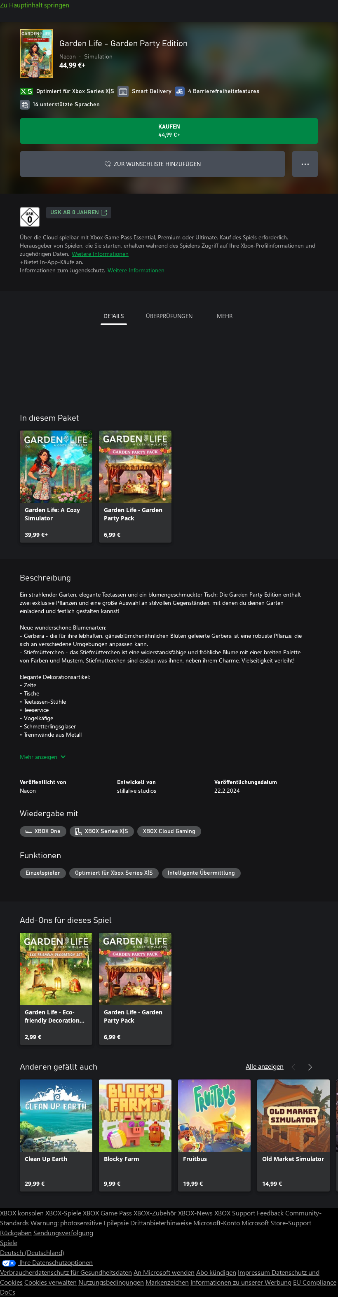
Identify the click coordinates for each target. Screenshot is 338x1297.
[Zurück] (293, 1067)
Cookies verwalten (50, 1282)
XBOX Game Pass (107, 1212)
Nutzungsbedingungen (111, 1282)
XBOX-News (195, 1212)
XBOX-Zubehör (155, 1212)
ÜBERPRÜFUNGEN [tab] (169, 316)
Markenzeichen (167, 1282)
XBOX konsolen (22, 1212)
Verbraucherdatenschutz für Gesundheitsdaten (66, 1272)
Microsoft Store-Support (276, 1222)
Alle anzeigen (265, 1066)
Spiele (8, 1242)
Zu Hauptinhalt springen (34, 4)
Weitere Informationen (100, 254)
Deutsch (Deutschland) (32, 1252)
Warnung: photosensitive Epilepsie (80, 1222)
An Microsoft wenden (164, 1272)
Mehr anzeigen (38, 757)
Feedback (270, 1212)
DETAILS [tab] (113, 316)
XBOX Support (234, 1212)
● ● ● (305, 164)
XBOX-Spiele (63, 1212)
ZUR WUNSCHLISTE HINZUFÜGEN (157, 164)
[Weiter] (310, 1067)
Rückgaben (16, 1232)
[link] (56, 487)
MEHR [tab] (224, 316)
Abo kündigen (216, 1272)
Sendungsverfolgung (63, 1232)
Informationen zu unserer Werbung (240, 1282)
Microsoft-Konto (216, 1222)
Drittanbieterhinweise (161, 1222)
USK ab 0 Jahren (74, 212)
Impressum (255, 1272)
